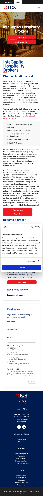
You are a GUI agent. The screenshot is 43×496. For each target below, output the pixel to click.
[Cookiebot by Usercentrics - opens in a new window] (31, 227)
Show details (31, 261)
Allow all (21, 267)
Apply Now (18, 214)
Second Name (12, 329)
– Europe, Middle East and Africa (17, 358)
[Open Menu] (39, 8)
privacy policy (26, 375)
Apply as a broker (21, 42)
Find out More (21, 37)
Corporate (8, 2)
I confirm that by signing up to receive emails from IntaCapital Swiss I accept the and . (20, 373)
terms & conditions (13, 375)
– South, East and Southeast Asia (17, 353)
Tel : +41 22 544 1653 (21, 463)
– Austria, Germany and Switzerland (18, 363)
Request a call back (15, 295)
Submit (32, 382)
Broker (18, 2)
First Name (11, 321)
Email (9, 338)
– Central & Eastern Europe (15, 349)
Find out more (18, 210)
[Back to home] (10, 8)
